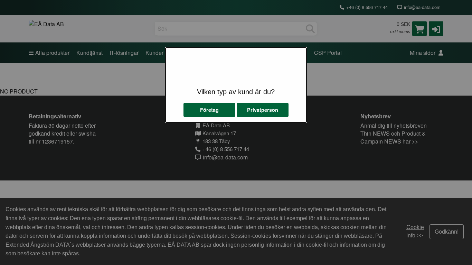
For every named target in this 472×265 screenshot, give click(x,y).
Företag (209, 109)
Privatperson (262, 109)
